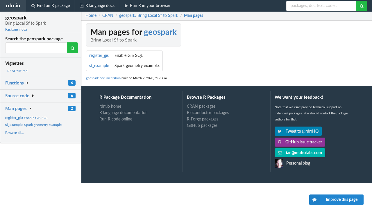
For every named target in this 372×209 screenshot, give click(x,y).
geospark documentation (103, 78)
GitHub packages (202, 126)
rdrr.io (13, 5)
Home (90, 16)
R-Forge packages (202, 119)
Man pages (16, 109)
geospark (160, 32)
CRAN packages (201, 107)
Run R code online (115, 119)
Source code (17, 96)
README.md (17, 71)
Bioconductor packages (208, 113)
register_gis (99, 56)
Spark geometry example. (33, 125)
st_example (99, 66)
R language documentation (123, 113)
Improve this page (341, 200)
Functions (14, 83)
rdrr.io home (110, 107)
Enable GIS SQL (26, 118)
